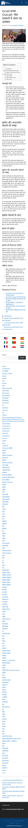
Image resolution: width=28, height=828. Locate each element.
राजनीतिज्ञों (4, 697)
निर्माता (3, 621)
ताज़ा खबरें (4, 589)
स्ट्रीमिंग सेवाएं (5, 750)
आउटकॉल (6, 318)
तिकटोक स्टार (5, 599)
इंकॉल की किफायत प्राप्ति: (11, 77)
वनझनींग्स (4, 719)
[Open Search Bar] (22, 3)
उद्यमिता (4, 487)
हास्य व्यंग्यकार (5, 763)
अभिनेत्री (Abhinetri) (7, 462)
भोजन (3, 645)
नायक (3, 614)
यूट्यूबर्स (4, 687)
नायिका (3, 616)
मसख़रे (3, 667)
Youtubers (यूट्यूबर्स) (7, 448)
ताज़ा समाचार (5, 597)
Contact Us (12, 823)
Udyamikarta (6, 435)
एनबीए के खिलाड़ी (6, 499)
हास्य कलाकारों (5, 760)
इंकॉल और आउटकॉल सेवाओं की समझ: (11, 70)
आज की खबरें (5, 465)
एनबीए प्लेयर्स (5, 504)
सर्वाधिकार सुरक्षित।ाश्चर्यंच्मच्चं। (9, 741)
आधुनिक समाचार (6, 467)
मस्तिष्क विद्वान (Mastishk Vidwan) (11, 670)
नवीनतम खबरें (5, 606)
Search (4, 355)
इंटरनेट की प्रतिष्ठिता (7, 475)
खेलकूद (3, 533)
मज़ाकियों (4, 658)
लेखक (3, 711)
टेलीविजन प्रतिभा (6, 572)
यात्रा (3, 675)
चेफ (3, 562)
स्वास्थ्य (3, 753)
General (4, 378)
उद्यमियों (4, 489)
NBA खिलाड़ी (5, 400)
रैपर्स (3, 704)
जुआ (3, 567)
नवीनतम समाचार (7, 316)
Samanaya (5, 407)
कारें (3, 518)
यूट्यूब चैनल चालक (6, 680)
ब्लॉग (3, 643)
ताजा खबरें (4, 587)
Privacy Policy (7, 820)
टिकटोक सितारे (5, 570)
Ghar (3, 381)
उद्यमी (3, 492)
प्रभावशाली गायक (6, 633)
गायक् (3, 555)
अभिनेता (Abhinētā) (7, 455)
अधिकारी (4, 450)
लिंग (3, 709)
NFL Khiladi (5, 403)
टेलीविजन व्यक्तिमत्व (6, 584)
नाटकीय (4, 611)
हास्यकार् (4, 765)
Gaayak (4, 376)
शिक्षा (3, 731)
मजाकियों (4, 655)
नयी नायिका (4, 604)
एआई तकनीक (5, 494)
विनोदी (3, 721)
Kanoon (4, 383)
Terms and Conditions (18, 820)
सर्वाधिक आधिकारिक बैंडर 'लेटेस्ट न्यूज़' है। (11, 738)
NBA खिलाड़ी (5, 398)
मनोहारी (3, 665)
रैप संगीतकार (5, 702)
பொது (3, 772)
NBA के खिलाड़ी (6, 395)
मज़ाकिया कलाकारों (6, 653)
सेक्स (3, 746)
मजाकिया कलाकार (6, 650)
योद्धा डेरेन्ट (4, 692)
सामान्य (3, 743)
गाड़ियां (3, 536)
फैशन (3, 636)
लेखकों (3, 714)
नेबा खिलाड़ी (4, 628)
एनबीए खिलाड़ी (5, 501)
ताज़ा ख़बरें (4, 592)
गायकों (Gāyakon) (6, 553)
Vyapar (4, 440)
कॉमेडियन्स (4, 523)
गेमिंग (3, 558)
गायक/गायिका (5, 545)
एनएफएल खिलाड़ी (6, 497)
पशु (3, 631)
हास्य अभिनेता (5, 758)
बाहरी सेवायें (7, 320)
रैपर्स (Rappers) (6, 706)
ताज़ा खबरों (4, 594)
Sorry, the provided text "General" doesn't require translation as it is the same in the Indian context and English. (13, 419)
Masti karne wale (7, 388)
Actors (4, 366)
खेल (3, 531)
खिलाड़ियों (4, 528)
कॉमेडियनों (4, 521)
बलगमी (3, 641)
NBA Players (5, 393)
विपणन (3, 724)
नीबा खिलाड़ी (5, 623)
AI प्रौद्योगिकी (5, 371)
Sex (3, 412)
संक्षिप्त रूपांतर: (9, 79)
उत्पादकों (4, 484)
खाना (3, 526)
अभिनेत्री (4, 460)
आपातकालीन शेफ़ (6, 470)
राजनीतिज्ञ (4, 694)
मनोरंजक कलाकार (6, 663)
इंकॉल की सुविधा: (9, 76)
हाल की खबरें (5, 755)
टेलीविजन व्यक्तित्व (6, 580)
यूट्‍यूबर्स (4, 689)
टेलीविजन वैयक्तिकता (6, 577)
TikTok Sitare (6, 428)
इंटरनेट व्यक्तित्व (5, 479)
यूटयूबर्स (4, 677)
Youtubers (5, 445)
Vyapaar (4, 438)
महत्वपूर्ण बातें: (9, 69)
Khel (3, 385)
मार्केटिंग (4, 672)
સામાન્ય (4, 770)
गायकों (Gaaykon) (6, 550)
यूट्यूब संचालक (5, 682)
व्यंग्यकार (4, 726)
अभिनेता (4, 453)
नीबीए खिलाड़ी (5, 626)
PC (3, 405)
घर (2, 560)
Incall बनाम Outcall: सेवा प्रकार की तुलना (12, 780)
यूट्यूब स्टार (4, 685)
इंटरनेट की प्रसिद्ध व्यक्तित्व (8, 477)
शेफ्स (3, 733)
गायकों (3, 548)
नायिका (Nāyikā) (6, 619)
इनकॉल (11, 318)
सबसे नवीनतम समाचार (7, 736)
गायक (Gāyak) (6, 543)
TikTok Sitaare (6, 423)
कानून (3, 516)
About (17, 823)
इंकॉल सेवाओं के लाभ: (8, 74)
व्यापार (3, 728)
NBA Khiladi (5, 390)
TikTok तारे (5, 433)
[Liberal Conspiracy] (6, 3)
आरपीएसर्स (4, 472)
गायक (3, 540)
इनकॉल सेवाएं (16, 318)
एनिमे (3, 506)
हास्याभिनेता (4, 768)
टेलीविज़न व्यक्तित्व (6, 582)
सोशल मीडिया (5, 748)
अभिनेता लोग (5, 457)
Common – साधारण (7, 373)
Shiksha (4, 415)
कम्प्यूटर (4, 509)
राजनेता (4, 699)
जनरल (3, 565)
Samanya (5, 410)
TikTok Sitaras (6, 426)
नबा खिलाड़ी (4, 602)
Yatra (3, 443)
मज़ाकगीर (4, 648)
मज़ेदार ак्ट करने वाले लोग (8, 660)
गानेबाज (4, 538)
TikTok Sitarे (6, 431)
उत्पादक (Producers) (7, 482)
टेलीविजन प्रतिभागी (6, 575)
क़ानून (3, 514)
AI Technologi (6, 368)
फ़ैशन (3, 638)
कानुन (3, 511)
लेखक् (3, 716)
